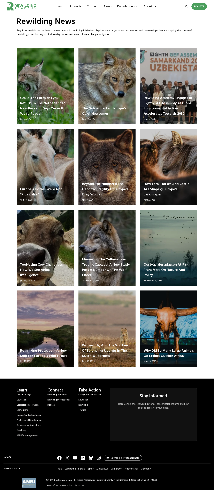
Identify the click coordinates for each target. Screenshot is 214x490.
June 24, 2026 (88, 119)
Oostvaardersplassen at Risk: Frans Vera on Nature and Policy (166, 270)
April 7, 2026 (87, 199)
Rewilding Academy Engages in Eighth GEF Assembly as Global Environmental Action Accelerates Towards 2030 (168, 105)
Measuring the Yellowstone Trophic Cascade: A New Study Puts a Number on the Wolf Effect (106, 267)
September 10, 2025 (153, 280)
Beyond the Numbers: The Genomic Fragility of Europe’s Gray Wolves (105, 189)
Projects (75, 6)
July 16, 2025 (26, 361)
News (108, 6)
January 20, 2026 (28, 280)
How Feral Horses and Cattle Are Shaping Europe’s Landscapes (166, 189)
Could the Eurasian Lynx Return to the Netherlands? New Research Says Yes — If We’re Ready (42, 105)
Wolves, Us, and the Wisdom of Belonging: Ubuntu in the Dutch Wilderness (105, 350)
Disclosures (79, 485)
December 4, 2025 (90, 280)
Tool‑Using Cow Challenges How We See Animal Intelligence (41, 270)
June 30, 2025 (88, 361)
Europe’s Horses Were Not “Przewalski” (41, 192)
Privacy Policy (66, 485)
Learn (60, 6)
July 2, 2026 (25, 119)
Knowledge (125, 6)
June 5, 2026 (149, 119)
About (147, 6)
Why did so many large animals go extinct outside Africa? (169, 353)
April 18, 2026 (26, 199)
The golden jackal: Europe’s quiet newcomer (104, 111)
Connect (93, 6)
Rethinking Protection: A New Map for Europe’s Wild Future (44, 353)
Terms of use (52, 485)
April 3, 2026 (149, 199)
